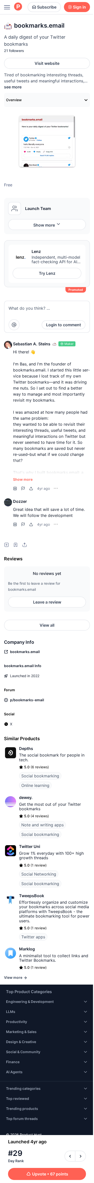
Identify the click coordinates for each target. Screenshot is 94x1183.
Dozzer (20, 501)
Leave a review (47, 602)
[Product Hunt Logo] (18, 7)
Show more (44, 225)
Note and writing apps (42, 824)
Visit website (47, 63)
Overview (14, 100)
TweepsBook (31, 895)
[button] (8, 345)
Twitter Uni (29, 846)
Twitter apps (33, 936)
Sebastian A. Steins (31, 343)
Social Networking (38, 874)
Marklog (27, 948)
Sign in (79, 7)
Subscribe (46, 7)
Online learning (35, 785)
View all (47, 625)
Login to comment (63, 324)
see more (13, 86)
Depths (26, 748)
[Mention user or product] (14, 324)
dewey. (26, 797)
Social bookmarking (40, 775)
